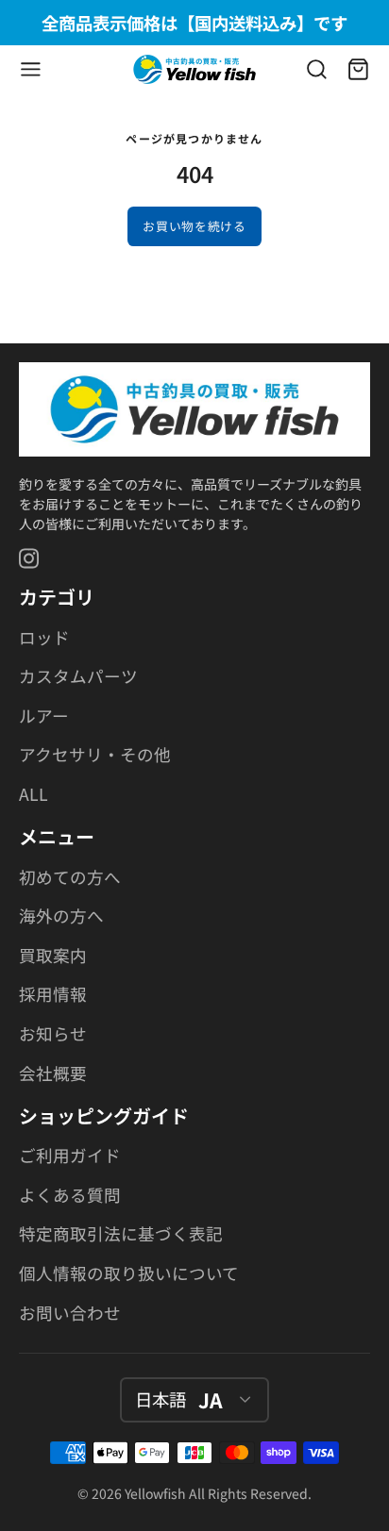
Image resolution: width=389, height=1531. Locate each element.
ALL (33, 794)
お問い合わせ (70, 1312)
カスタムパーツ (78, 676)
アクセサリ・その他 (95, 754)
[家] (194, 69)
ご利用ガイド (70, 1155)
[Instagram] (30, 558)
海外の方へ (61, 915)
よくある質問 (70, 1194)
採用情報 (53, 994)
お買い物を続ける (194, 226)
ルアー (44, 715)
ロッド (44, 637)
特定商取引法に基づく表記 (121, 1233)
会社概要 (53, 1073)
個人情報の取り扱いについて (129, 1273)
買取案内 (53, 955)
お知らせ (53, 1033)
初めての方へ (70, 877)
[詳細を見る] (194, 409)
